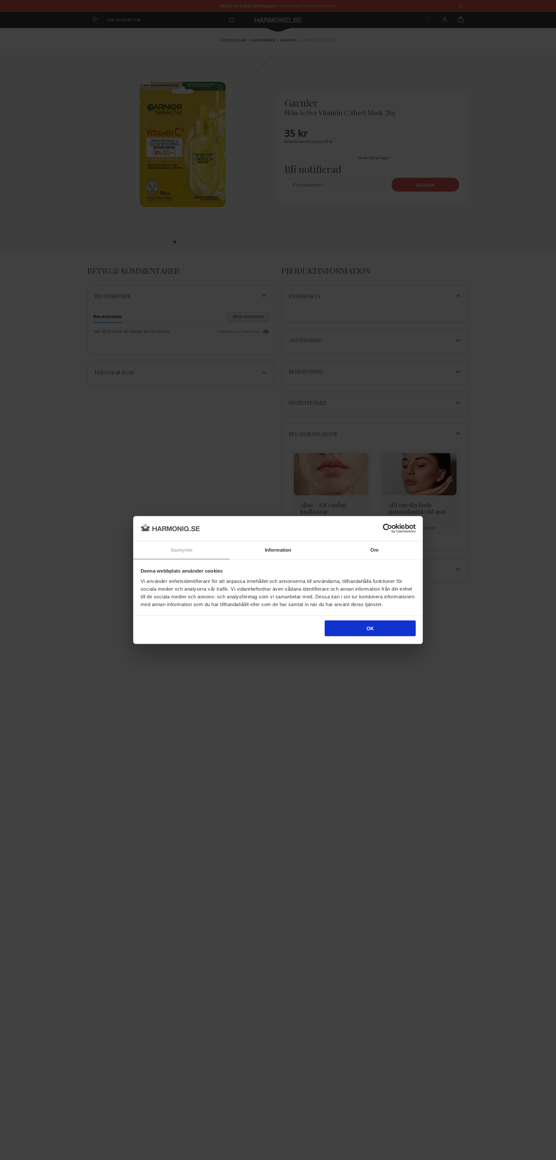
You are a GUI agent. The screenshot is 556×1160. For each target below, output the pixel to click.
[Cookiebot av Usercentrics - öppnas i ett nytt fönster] (387, 528)
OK (370, 628)
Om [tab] (374, 549)
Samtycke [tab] (182, 549)
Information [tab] (278, 549)
